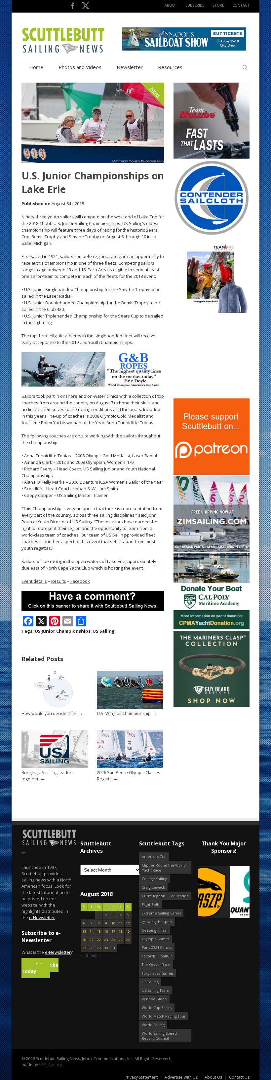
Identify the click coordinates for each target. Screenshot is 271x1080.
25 (121, 940)
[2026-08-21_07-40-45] (184, 49)
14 (92, 931)
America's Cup (154, 856)
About (171, 5)
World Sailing (153, 1024)
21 (92, 940)
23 (106, 940)
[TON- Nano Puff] (212, 312)
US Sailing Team (155, 990)
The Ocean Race (156, 964)
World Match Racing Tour (164, 1016)
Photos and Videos (79, 67)
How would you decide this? (48, 713)
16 (106, 931)
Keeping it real (155, 930)
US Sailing (104, 631)
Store (218, 5)
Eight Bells (150, 904)
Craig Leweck (153, 887)
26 (128, 940)
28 (92, 948)
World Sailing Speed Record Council (159, 1036)
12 (128, 923)
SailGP (166, 955)
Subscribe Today (39, 968)
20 (84, 940)
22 (99, 940)
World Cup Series (157, 1007)
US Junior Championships (63, 631)
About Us (213, 1077)
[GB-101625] (92, 385)
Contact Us (239, 1077)
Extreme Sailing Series (161, 913)
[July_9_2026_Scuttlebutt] (212, 628)
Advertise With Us (181, 1077)
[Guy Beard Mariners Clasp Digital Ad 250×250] (212, 705)
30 (106, 948)
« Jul (84, 955)
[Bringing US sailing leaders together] (54, 766)
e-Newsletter (42, 917)
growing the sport (157, 921)
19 (128, 931)
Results (58, 581)
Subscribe (194, 5)
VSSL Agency (50, 1064)
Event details (34, 581)
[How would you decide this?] (54, 707)
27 (84, 948)
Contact (241, 5)
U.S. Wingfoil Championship (124, 713)
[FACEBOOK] (72, 7)
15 (99, 931)
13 (84, 931)
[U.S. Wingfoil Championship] (130, 707)
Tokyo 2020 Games (158, 973)
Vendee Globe (154, 998)
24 (113, 940)
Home (36, 67)
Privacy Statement (141, 1077)
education (180, 895)
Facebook (80, 581)
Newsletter (130, 67)
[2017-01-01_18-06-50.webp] (224, 892)
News (155, 92)
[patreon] (212, 473)
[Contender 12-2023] (212, 234)
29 (99, 948)
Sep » (96, 955)
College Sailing (154, 878)
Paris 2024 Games (157, 947)
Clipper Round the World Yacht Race (164, 868)
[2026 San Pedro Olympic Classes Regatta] (130, 766)
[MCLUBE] (212, 157)
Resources (170, 67)
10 (113, 923)
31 (113, 948)
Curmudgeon (153, 895)
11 (121, 923)
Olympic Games (155, 938)
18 (121, 931)
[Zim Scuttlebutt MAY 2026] (212, 550)
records (148, 955)
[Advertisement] (215, 356)
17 (113, 931)
